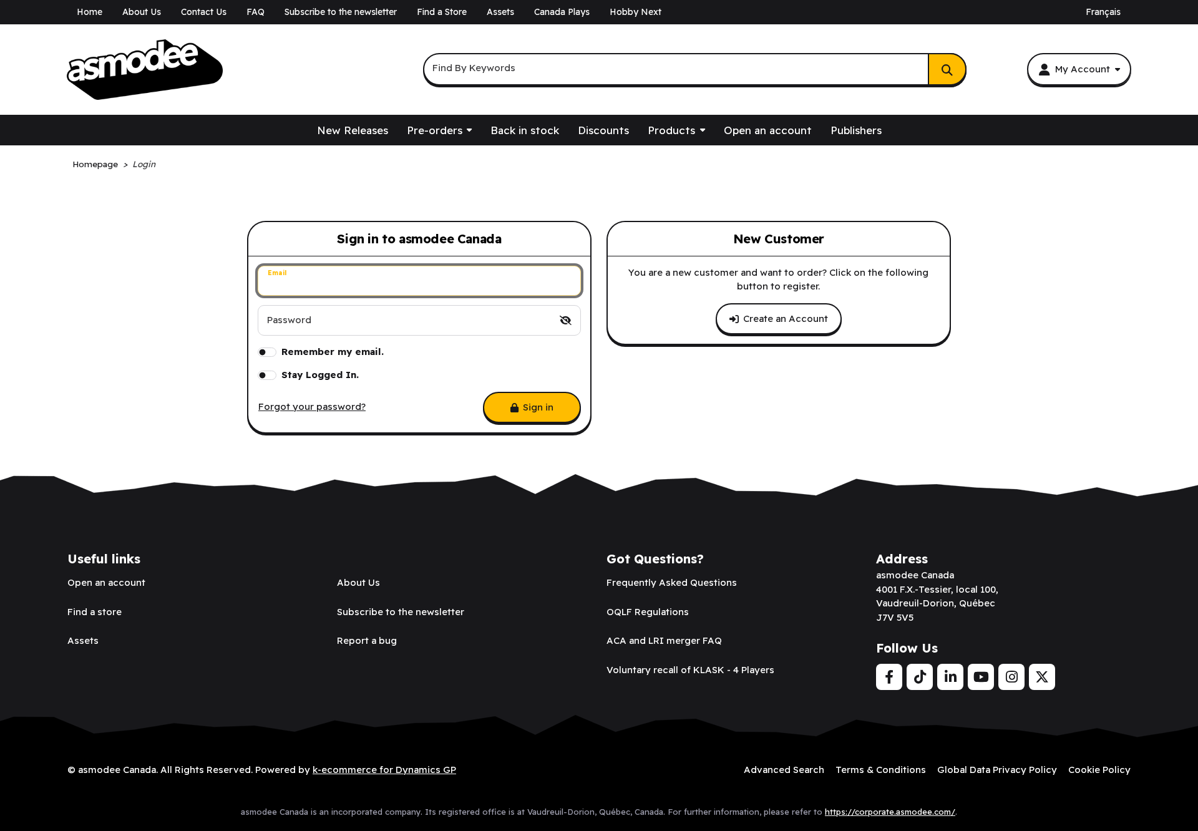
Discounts (603, 130)
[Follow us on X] (1042, 677)
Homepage (95, 163)
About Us (141, 11)
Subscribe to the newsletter (341, 11)
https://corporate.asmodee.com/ (890, 812)
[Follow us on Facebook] (889, 677)
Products (671, 130)
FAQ (255, 11)
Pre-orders (434, 130)
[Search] (947, 69)
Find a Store (442, 11)
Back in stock (524, 130)
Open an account (768, 130)
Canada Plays (562, 11)
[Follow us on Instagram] (1011, 677)
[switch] (565, 320)
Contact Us (203, 11)
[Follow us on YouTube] (981, 677)
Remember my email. (332, 351)
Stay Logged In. (320, 375)
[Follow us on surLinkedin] (950, 677)
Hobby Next (635, 11)
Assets (500, 11)
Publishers (856, 130)
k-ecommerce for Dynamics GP (384, 769)
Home (89, 11)
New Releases (352, 130)
